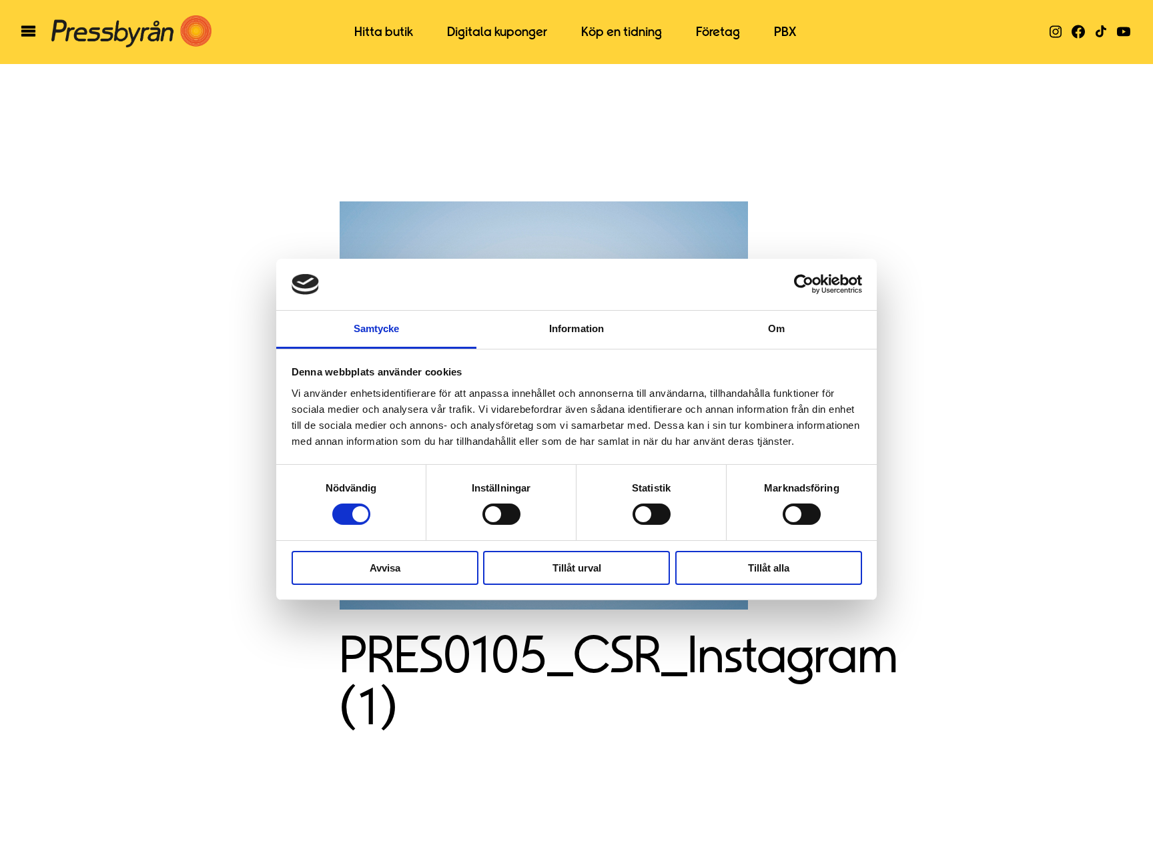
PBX (785, 32)
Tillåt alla (768, 568)
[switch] (501, 514)
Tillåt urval (576, 568)
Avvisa (385, 568)
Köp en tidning (621, 32)
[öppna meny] (28, 32)
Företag (718, 32)
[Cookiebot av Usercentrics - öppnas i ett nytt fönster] (803, 284)
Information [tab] (576, 328)
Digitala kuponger (497, 32)
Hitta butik (383, 32)
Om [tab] (776, 328)
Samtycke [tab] (377, 328)
